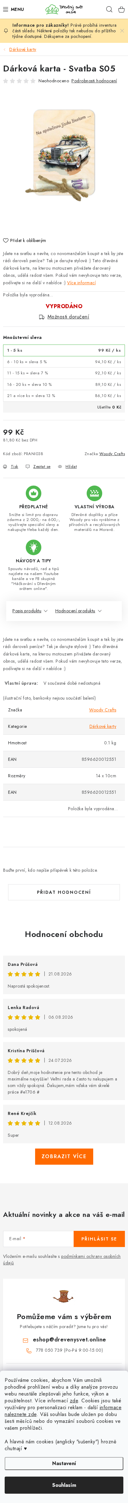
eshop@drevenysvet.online (69, 1340)
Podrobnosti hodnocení (94, 81)
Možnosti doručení (68, 317)
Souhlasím (64, 1485)
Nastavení (64, 1463)
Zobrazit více (64, 1156)
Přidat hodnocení (64, 892)
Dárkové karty (103, 726)
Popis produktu (26, 611)
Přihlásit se (99, 1239)
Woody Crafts (112, 454)
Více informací (81, 283)
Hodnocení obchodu (64, 934)
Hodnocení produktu (75, 611)
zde (74, 1400)
